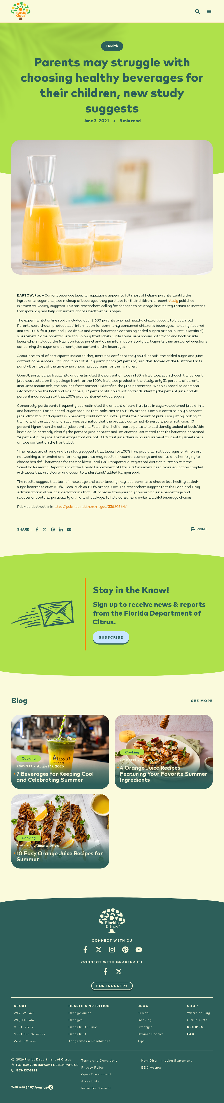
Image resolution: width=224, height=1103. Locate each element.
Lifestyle (145, 1027)
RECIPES (195, 1027)
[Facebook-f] (85, 950)
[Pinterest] (125, 950)
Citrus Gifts (197, 1020)
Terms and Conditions (99, 1060)
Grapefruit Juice (82, 1027)
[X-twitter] (99, 950)
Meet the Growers (29, 1034)
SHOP (192, 1006)
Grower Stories (151, 1034)
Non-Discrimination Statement (166, 1060)
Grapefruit (77, 1034)
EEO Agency (151, 1067)
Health (112, 46)
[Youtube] (139, 950)
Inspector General (96, 1088)
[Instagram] (112, 950)
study (173, 301)
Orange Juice (79, 1013)
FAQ (190, 1034)
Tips (141, 1041)
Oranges (75, 1020)
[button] (197, 11)
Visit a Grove (25, 1041)
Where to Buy (198, 1013)
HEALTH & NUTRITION (89, 1006)
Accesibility (90, 1081)
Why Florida (24, 1020)
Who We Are (24, 1013)
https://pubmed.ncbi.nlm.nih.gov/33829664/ (90, 507)
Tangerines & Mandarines (89, 1041)
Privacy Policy (92, 1067)
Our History (24, 1027)
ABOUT (20, 1006)
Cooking (145, 1020)
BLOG (143, 1006)
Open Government (96, 1074)
